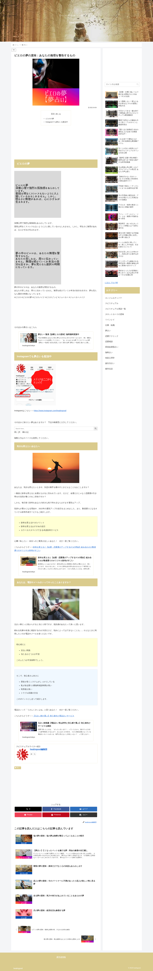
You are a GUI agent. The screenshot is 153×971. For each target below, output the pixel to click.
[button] (83, 814)
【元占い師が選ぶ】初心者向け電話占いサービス (53, 716)
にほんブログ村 (111, 283)
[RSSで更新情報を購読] (34, 754)
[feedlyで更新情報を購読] (31, 754)
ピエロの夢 (50, 119)
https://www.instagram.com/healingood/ (50, 411)
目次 (53, 114)
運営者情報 (61, 957)
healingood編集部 (38, 749)
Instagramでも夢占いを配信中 (57, 122)
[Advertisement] (56, 142)
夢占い (18, 767)
